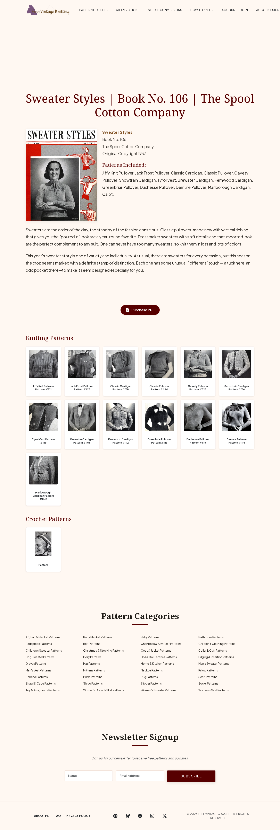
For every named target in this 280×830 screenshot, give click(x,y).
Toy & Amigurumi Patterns (43, 690)
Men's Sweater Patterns (213, 663)
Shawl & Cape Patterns (41, 683)
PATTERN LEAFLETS (93, 10)
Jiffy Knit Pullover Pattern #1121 (43, 388)
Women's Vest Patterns (213, 690)
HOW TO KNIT (200, 10)
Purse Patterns (92, 677)
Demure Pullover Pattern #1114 (237, 441)
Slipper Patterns (151, 683)
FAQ (58, 816)
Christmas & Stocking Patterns (103, 650)
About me (42, 816)
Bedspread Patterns (39, 643)
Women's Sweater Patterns (158, 690)
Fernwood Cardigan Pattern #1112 (120, 441)
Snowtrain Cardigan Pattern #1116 (236, 388)
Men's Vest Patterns (38, 670)
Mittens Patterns (94, 670)
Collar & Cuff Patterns (212, 650)
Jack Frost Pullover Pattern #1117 (81, 388)
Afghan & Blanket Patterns (43, 637)
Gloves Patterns (36, 663)
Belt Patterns (91, 643)
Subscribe (191, 776)
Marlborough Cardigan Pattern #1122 (43, 495)
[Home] (49, 9)
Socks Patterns (208, 683)
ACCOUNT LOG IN (235, 10)
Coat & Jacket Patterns (156, 650)
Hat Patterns (91, 663)
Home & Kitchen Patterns (157, 663)
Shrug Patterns (93, 683)
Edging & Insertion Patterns (216, 657)
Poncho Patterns (37, 677)
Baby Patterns (150, 637)
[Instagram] (152, 816)
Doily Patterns (92, 657)
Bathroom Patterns (211, 637)
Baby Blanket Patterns (97, 637)
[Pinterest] (115, 816)
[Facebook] (140, 816)
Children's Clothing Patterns (216, 643)
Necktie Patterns (152, 670)
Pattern (43, 564)
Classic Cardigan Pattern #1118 (120, 388)
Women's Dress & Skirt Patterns (103, 690)
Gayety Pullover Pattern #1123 (198, 388)
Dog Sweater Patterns (40, 657)
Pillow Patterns (208, 670)
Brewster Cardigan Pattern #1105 (82, 441)
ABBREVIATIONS (128, 10)
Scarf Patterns (207, 677)
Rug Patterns (149, 677)
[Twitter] (164, 816)
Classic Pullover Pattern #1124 (159, 388)
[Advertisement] (140, 51)
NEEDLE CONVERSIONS (165, 10)
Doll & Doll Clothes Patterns (159, 657)
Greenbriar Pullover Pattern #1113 (159, 441)
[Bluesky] (127, 816)
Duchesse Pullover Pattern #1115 (198, 441)
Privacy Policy (78, 816)
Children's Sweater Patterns (44, 650)
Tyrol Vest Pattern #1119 (43, 441)
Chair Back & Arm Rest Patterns (161, 643)
